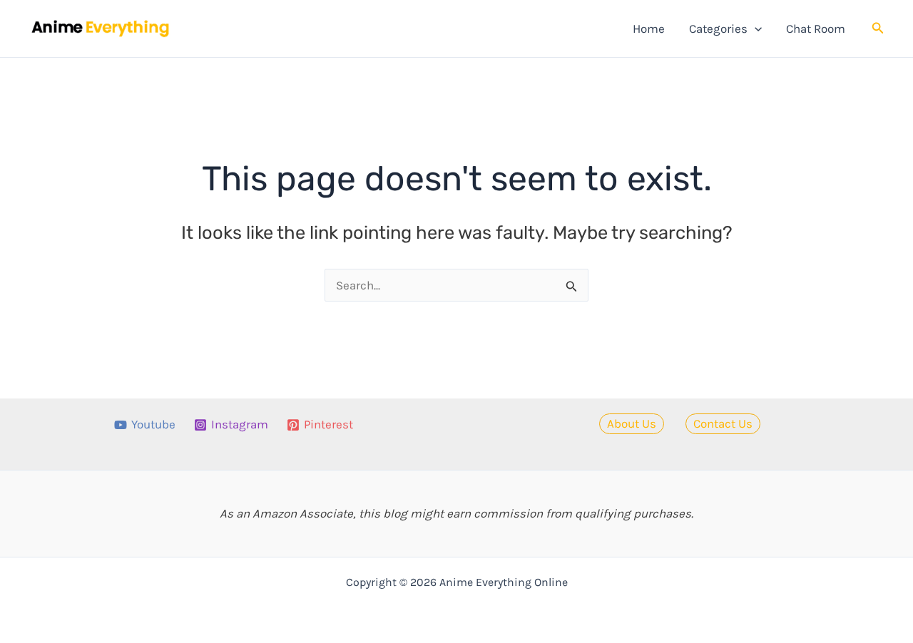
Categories (718, 28)
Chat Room (815, 28)
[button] (755, 28)
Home (649, 28)
